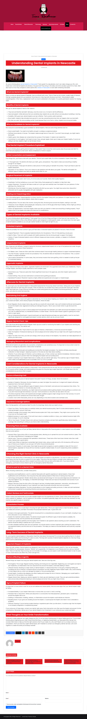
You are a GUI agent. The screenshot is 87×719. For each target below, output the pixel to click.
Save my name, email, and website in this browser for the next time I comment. (24, 704)
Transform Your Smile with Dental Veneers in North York (52, 661)
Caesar (17, 641)
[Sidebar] (37, 28)
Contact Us (72, 24)
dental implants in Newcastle (29, 84)
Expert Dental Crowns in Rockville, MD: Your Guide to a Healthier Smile (33, 662)
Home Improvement (53, 24)
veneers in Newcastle (43, 87)
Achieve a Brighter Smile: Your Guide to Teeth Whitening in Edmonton (14, 662)
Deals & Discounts (28, 24)
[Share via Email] (39, 632)
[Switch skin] (39, 28)
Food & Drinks (18, 24)
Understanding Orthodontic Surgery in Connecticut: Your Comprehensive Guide (72, 662)
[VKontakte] (36, 632)
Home (12, 24)
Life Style (62, 24)
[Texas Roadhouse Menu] (43, 11)
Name (7, 692)
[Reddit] (33, 632)
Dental (35, 56)
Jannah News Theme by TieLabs (29, 716)
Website (47, 698)
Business (45, 24)
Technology (38, 24)
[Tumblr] (26, 632)
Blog (67, 24)
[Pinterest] (30, 632)
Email (7, 698)
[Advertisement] (43, 41)
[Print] (43, 632)
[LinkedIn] (23, 632)
